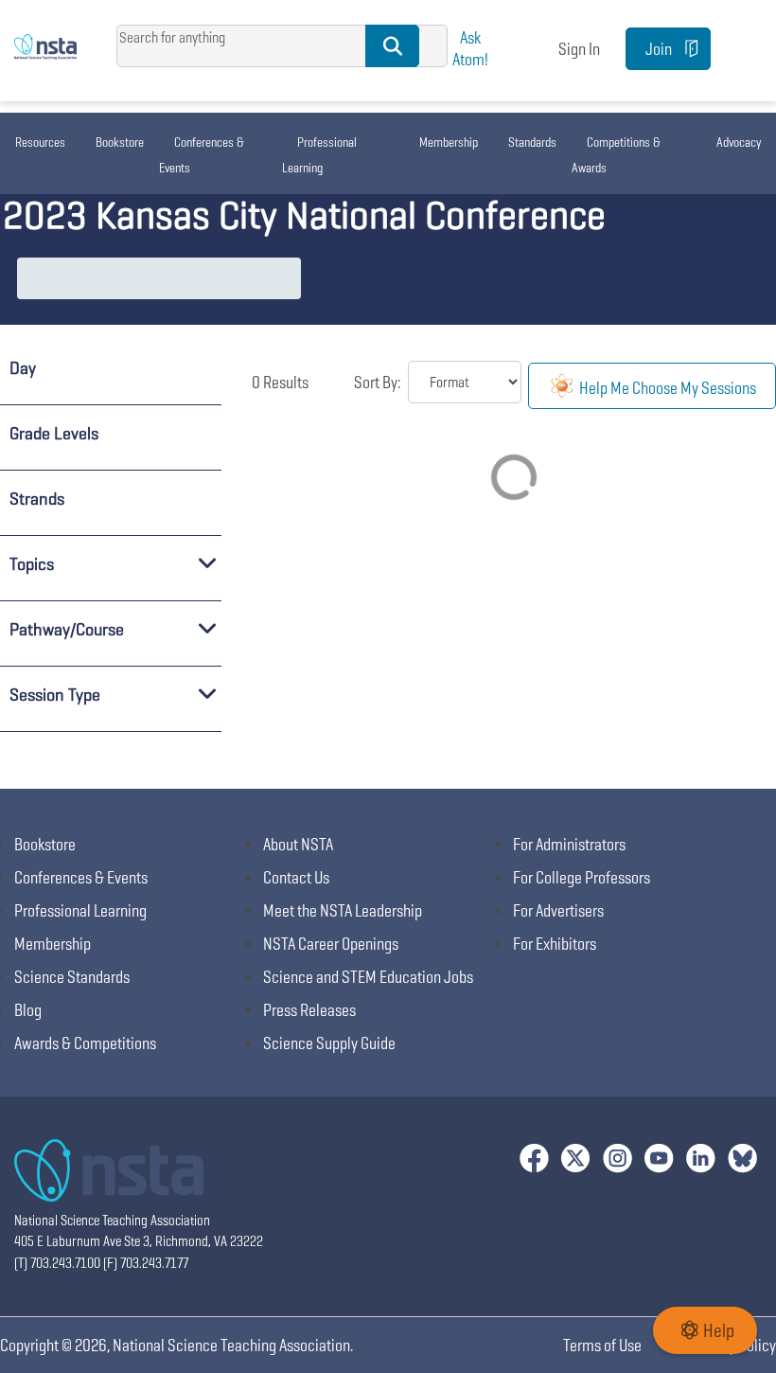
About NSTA (298, 844)
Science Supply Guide (329, 1043)
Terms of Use (602, 1345)
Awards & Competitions (85, 1043)
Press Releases (309, 1010)
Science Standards (72, 977)
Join (658, 49)
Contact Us (296, 877)
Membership (448, 142)
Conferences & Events (201, 155)
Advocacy (738, 142)
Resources (40, 142)
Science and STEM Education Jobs (368, 977)
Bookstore (120, 142)
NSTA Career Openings (330, 943)
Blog (28, 1010)
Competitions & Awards (616, 155)
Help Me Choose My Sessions (666, 388)
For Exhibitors (554, 943)
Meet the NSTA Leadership (342, 910)
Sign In (579, 49)
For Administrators (569, 844)
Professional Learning (319, 155)
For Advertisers (558, 910)
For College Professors (581, 877)
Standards (532, 142)
